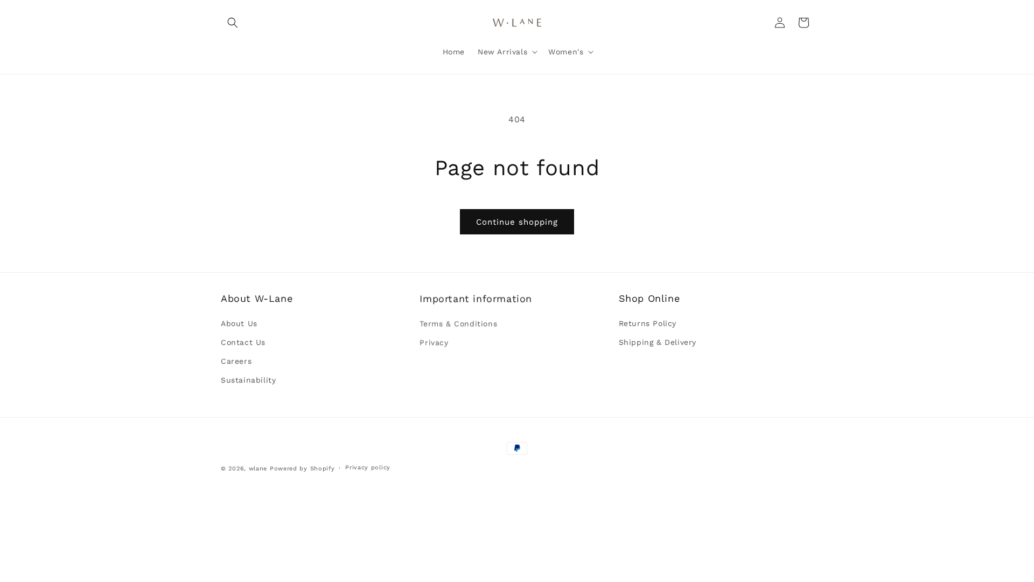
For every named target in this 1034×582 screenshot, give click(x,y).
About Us (239, 323)
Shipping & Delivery (657, 342)
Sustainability (248, 380)
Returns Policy (647, 323)
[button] (232, 22)
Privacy (434, 342)
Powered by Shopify (302, 468)
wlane (258, 468)
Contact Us (243, 342)
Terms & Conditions (458, 323)
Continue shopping (517, 222)
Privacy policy (367, 467)
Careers (236, 361)
